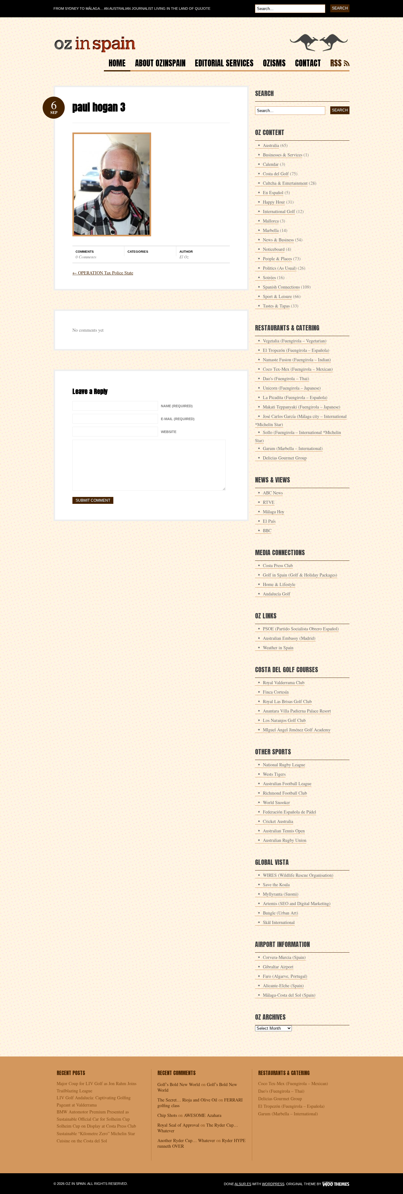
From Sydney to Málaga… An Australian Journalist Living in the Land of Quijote (132, 8)
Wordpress (273, 1184)
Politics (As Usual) (280, 268)
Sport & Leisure (277, 296)
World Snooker (276, 802)
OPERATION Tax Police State (102, 273)
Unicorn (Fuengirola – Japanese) (292, 388)
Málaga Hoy (273, 512)
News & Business (278, 240)
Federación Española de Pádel (289, 812)
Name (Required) (177, 406)
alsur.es (243, 1184)
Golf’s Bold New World (178, 1084)
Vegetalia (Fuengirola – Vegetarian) (294, 341)
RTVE (269, 502)
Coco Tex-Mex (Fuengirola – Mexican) (298, 369)
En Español (273, 192)
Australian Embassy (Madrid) (289, 638)
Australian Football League (287, 783)
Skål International (279, 922)
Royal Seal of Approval (178, 1125)
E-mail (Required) (178, 419)
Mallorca (271, 221)
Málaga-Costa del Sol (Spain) (289, 995)
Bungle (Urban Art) (280, 913)
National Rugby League (284, 765)
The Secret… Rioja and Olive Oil (187, 1100)
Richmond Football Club (285, 793)
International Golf (279, 211)
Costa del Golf (276, 174)
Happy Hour (274, 202)
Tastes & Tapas (276, 306)
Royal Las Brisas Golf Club (287, 701)
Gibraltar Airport (278, 967)
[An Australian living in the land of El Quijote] (201, 51)
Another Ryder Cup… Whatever (186, 1140)
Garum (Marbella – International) (293, 448)
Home (117, 64)
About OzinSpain (160, 64)
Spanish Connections (281, 287)
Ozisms (274, 64)
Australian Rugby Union (284, 840)
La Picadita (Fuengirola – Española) (295, 397)
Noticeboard (274, 249)
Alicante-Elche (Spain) (283, 985)
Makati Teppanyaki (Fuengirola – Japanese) (301, 407)
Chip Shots (167, 1115)
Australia (271, 145)
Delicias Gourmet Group (285, 458)
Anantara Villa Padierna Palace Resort (297, 711)
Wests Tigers (274, 774)
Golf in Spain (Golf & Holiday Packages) (300, 575)
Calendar (271, 164)
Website (168, 432)
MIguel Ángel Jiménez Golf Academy (297, 730)
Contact (308, 64)
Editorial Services (224, 64)
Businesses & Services (282, 155)
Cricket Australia (278, 821)
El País (269, 521)
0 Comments (86, 257)
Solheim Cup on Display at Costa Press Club (96, 1126)
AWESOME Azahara (202, 1115)
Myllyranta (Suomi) (280, 894)
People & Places (277, 259)
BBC (267, 530)
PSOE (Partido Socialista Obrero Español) (301, 629)
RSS (336, 64)
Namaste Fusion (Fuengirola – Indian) (297, 360)
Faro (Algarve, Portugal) (285, 976)
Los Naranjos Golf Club (284, 720)
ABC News (273, 493)
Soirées (269, 277)
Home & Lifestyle (279, 584)
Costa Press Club (278, 565)
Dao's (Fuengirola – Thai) (286, 378)
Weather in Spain (278, 648)
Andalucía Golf (276, 594)
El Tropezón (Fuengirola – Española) (296, 350)
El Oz (184, 257)
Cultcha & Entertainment (285, 183)
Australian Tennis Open (284, 831)
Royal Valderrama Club (283, 682)
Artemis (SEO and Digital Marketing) (297, 903)
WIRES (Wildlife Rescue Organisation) (298, 875)
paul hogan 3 (98, 107)
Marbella (271, 230)
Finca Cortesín (276, 692)
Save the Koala (276, 884)
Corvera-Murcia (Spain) (284, 957)
